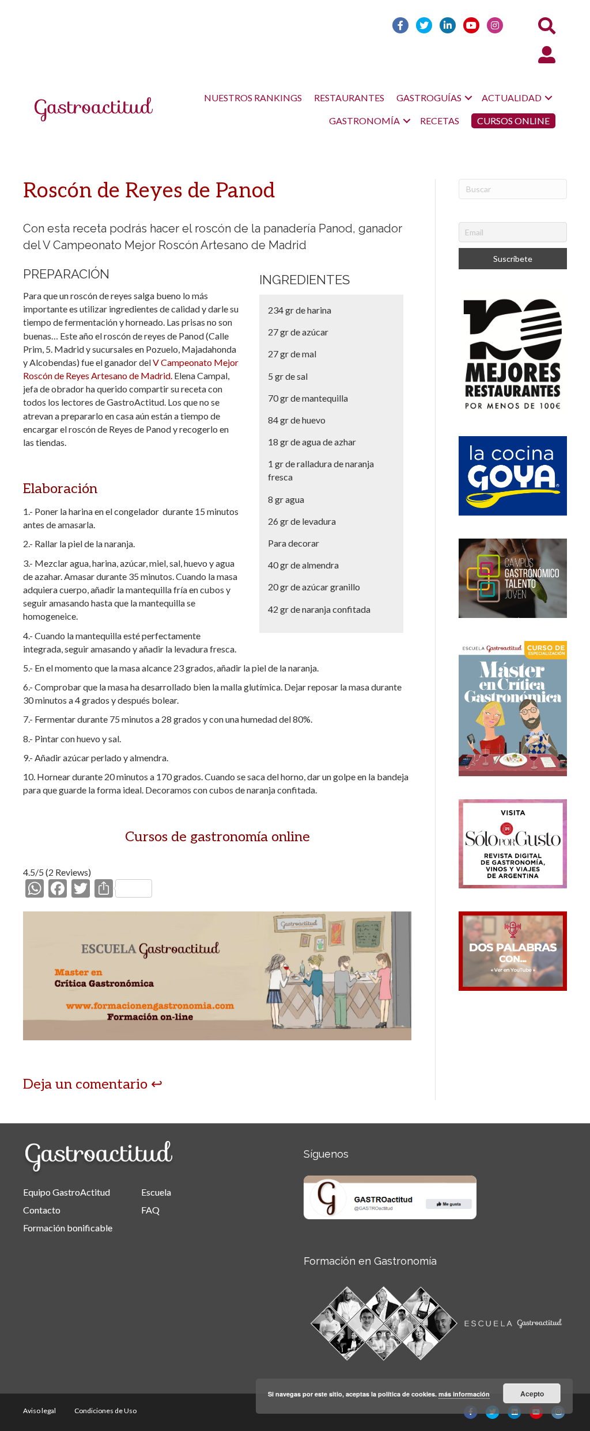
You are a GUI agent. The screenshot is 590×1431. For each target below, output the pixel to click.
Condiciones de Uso (105, 1410)
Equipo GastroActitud (66, 1191)
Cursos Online (513, 120)
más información (464, 1394)
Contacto (41, 1209)
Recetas (439, 120)
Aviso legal (39, 1410)
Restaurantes (349, 97)
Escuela (156, 1191)
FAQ (150, 1209)
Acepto (532, 1393)
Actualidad (512, 97)
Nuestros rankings (253, 97)
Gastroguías (429, 97)
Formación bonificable (67, 1227)
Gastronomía (364, 120)
